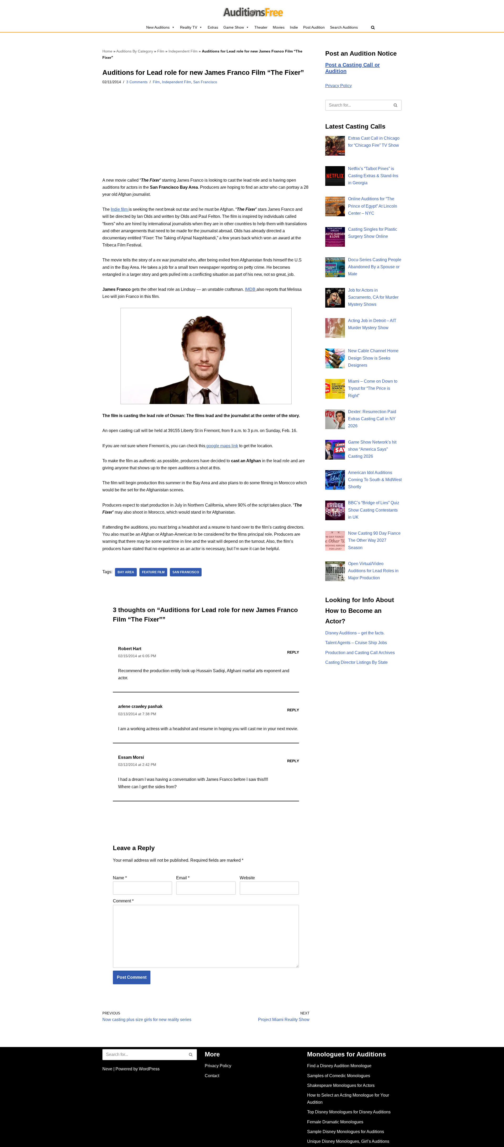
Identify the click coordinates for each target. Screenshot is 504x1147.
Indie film (120, 209)
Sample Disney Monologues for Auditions (345, 1131)
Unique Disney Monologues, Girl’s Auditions (348, 1141)
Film (160, 51)
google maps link (221, 446)
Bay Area (126, 572)
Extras (213, 27)
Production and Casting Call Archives (360, 652)
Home (107, 51)
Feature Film (153, 572)
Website (247, 878)
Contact (212, 1076)
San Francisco (205, 82)
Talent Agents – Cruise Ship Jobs (356, 642)
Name (120, 878)
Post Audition (314, 27)
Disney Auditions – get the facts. (355, 633)
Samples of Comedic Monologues (338, 1076)
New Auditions (158, 27)
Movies (279, 27)
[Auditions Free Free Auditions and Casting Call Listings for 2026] (252, 11)
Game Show (233, 27)
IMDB (250, 289)
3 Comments (137, 82)
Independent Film (183, 51)
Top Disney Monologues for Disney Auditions (349, 1112)
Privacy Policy (338, 85)
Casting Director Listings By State (356, 662)
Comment (123, 901)
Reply (293, 652)
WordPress (149, 1069)
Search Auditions (344, 27)
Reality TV (188, 27)
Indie (294, 27)
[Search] (373, 27)
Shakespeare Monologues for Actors (341, 1085)
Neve (107, 1069)
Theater (260, 27)
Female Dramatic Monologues (335, 1122)
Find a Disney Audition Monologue (339, 1066)
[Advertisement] (205, 138)
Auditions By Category (134, 51)
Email (183, 878)
